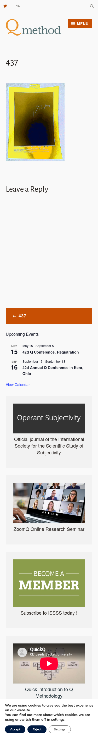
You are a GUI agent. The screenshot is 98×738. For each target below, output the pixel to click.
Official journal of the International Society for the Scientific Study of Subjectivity (49, 445)
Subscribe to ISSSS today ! (49, 612)
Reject (37, 729)
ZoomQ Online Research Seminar (49, 528)
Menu (83, 23)
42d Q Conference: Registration (50, 352)
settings (58, 719)
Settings (60, 729)
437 (22, 316)
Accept (15, 729)
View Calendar (18, 384)
